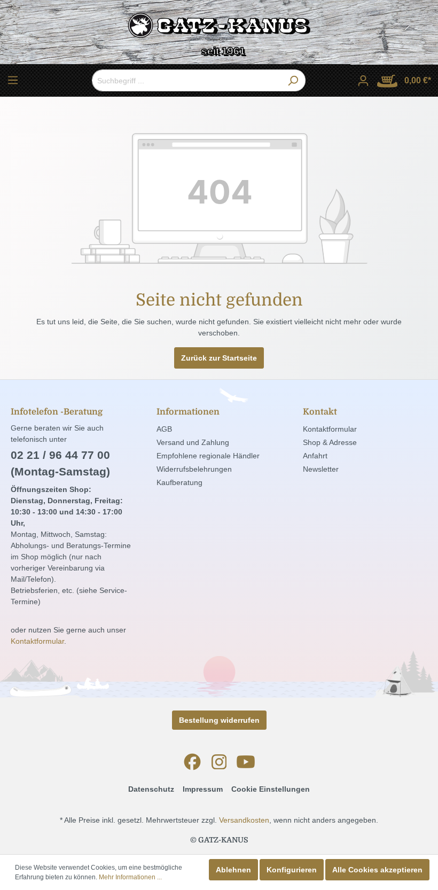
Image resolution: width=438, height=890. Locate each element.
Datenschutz (151, 789)
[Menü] (13, 80)
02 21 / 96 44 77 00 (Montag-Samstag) (60, 463)
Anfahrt (315, 455)
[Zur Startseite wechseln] (219, 28)
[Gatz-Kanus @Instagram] (219, 761)
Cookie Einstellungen (270, 789)
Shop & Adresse (330, 442)
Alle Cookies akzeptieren (377, 869)
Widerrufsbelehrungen (194, 469)
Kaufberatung (179, 482)
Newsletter (321, 469)
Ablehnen (233, 869)
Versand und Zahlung (193, 442)
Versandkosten (244, 820)
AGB (164, 429)
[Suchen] (293, 80)
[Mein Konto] (363, 80)
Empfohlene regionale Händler (208, 455)
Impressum (203, 789)
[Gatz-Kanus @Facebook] (192, 761)
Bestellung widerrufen (219, 720)
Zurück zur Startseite (219, 358)
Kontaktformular (37, 641)
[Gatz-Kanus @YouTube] (245, 761)
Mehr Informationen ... (130, 877)
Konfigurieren (292, 869)
